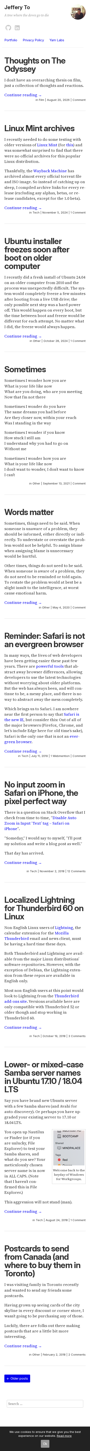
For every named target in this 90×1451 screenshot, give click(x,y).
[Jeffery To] (78, 14)
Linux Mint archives (39, 128)
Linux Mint (47, 145)
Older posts (17, 1378)
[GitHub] (8, 27)
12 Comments (76, 871)
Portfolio (10, 40)
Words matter (29, 512)
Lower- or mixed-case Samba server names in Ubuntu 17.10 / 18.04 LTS (43, 1076)
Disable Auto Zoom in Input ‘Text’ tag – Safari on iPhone (40, 823)
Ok (45, 1444)
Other (37, 341)
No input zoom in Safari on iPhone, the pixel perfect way (41, 792)
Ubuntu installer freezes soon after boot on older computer (36, 253)
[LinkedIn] (17, 27)
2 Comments (77, 1354)
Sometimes (25, 369)
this (69, 145)
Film (41, 100)
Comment (79, 100)
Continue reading (23, 95)
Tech (36, 212)
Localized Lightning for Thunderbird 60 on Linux (43, 908)
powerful (44, 666)
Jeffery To (17, 7)
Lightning (64, 927)
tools (59, 666)
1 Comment (78, 212)
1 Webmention (60, 756)
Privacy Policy (33, 40)
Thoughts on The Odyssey (35, 64)
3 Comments (77, 1036)
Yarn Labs (56, 40)
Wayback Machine (50, 171)
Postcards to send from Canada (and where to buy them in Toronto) (42, 1260)
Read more (64, 1435)
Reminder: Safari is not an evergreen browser (44, 640)
